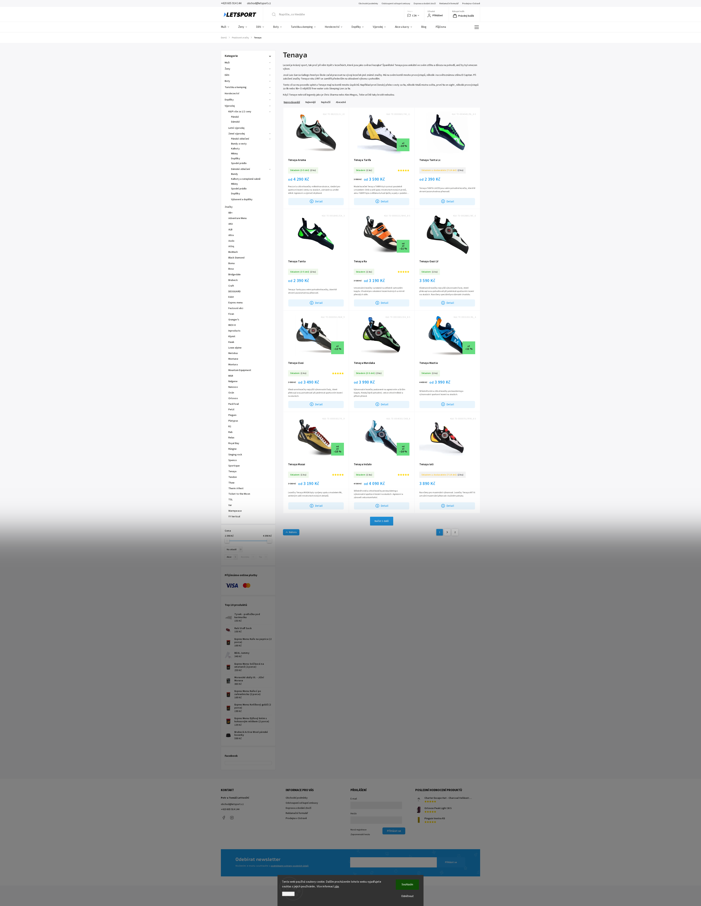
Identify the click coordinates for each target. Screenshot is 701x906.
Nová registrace (358, 829)
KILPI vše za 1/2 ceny (239, 111)
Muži (227, 62)
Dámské (235, 122)
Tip (262, 557)
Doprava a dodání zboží (425, 3)
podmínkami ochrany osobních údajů (290, 865)
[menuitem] (227, 27)
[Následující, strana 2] (447, 532)
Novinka (247, 557)
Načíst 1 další (382, 521)
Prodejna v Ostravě (471, 3)
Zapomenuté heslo (360, 834)
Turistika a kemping (235, 87)
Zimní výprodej (236, 134)
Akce (231, 557)
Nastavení (288, 894)
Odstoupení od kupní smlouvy (396, 3)
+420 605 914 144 (230, 809)
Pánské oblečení (240, 139)
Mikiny (234, 153)
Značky (229, 207)
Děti (227, 75)
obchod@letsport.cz (232, 804)
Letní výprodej (236, 128)
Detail (319, 201)
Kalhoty (235, 149)
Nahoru (293, 532)
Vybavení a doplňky (241, 199)
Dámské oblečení (240, 169)
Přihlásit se (451, 862)
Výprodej (230, 106)
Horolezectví (232, 93)
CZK (414, 15)
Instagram (232, 817)
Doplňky (229, 100)
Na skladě (234, 549)
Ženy (227, 69)
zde (336, 886)
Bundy (234, 174)
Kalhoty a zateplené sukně (246, 179)
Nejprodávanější (292, 102)
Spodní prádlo (239, 163)
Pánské (235, 117)
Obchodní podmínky (368, 3)
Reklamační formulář (449, 3)
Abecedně (341, 102)
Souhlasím (407, 884)
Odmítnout (407, 896)
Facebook (223, 817)
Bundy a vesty (239, 144)
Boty (227, 81)
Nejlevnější (310, 102)
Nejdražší (325, 102)
